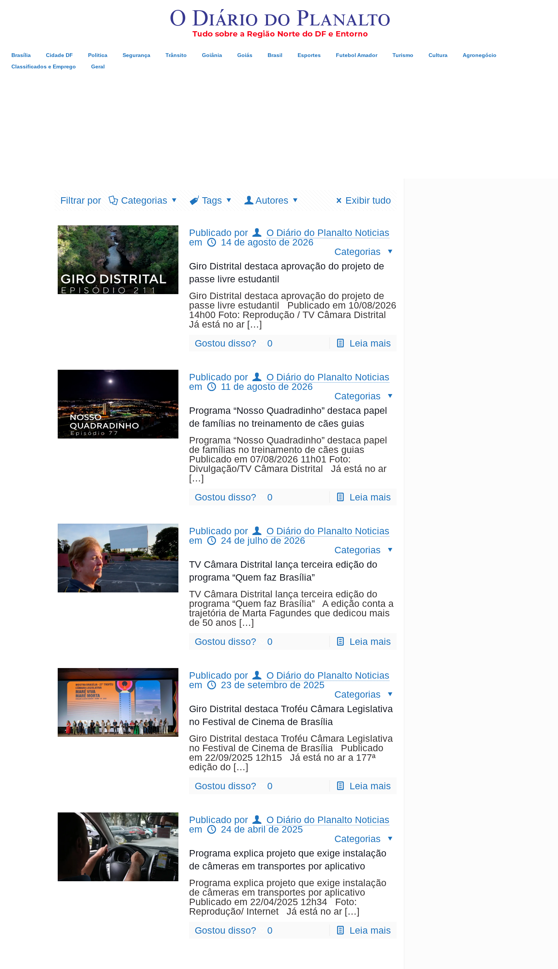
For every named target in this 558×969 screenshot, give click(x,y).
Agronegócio (480, 55)
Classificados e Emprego (43, 66)
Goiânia (212, 55)
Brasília (21, 55)
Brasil (275, 55)
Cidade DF (59, 55)
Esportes (309, 55)
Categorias (144, 200)
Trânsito (176, 55)
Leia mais (370, 343)
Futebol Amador (356, 55)
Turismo (402, 55)
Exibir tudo (368, 200)
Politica (97, 55)
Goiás (244, 55)
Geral (98, 66)
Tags (212, 200)
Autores (271, 200)
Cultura (438, 55)
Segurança (136, 55)
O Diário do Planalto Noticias (327, 232)
